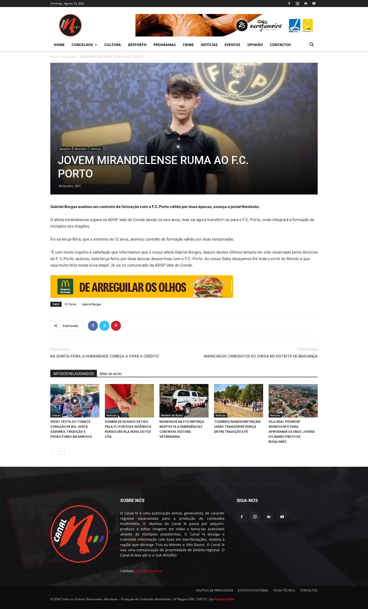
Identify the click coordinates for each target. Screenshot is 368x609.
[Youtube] (314, 3)
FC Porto (70, 304)
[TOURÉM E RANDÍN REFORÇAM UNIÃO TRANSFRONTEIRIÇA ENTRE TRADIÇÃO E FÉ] (238, 401)
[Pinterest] (116, 326)
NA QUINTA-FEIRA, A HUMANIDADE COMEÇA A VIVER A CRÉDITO (104, 356)
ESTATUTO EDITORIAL (253, 590)
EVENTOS (232, 44)
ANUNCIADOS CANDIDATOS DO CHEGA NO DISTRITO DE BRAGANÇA (261, 356)
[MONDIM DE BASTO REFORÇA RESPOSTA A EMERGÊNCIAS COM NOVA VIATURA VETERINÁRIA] (184, 401)
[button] (312, 45)
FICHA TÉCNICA (284, 590)
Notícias (96, 148)
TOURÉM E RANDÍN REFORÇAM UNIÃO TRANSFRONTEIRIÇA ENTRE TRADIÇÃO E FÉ (237, 427)
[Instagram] (297, 3)
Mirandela (81, 148)
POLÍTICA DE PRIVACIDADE (214, 590)
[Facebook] (289, 3)
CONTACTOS (280, 44)
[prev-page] (53, 451)
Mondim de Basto (171, 415)
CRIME (188, 44)
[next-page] (61, 451)
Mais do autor (111, 374)
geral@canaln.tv (148, 570)
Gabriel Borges (91, 304)
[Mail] (305, 3)
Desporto (68, 56)
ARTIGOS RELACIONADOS (73, 374)
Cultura (56, 415)
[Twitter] (104, 326)
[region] (226, 25)
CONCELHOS (82, 44)
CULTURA (112, 44)
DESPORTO (137, 44)
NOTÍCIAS (209, 44)
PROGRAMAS (164, 44)
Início (54, 56)
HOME (59, 44)
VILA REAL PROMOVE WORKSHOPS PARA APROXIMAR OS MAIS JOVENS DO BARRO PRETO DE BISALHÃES (292, 432)
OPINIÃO (255, 44)
